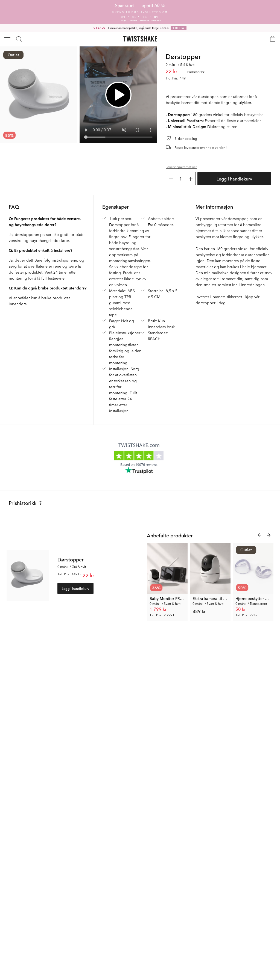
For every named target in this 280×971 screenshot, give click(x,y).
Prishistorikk (22, 502)
